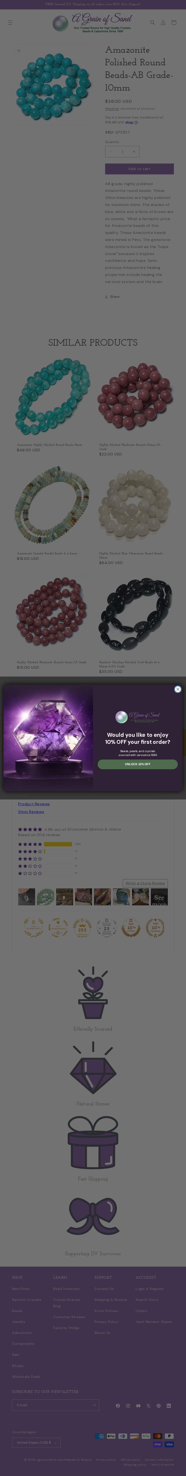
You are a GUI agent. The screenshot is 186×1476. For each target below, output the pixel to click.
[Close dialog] (178, 689)
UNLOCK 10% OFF (137, 764)
